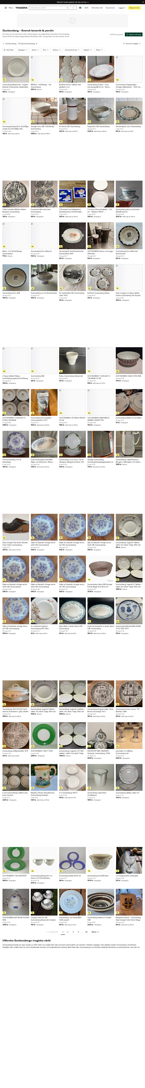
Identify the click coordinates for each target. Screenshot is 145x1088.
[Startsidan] (21, 8)
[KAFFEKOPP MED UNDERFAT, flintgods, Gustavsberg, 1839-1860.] (100, 735)
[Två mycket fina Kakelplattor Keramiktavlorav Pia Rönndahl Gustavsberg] (72, 194)
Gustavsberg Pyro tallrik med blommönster (127, 252)
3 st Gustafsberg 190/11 (68, 793)
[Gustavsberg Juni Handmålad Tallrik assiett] (72, 902)
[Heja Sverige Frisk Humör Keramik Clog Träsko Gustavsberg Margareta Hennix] (15, 527)
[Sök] (67, 8)
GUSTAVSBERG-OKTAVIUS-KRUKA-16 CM (72, 419)
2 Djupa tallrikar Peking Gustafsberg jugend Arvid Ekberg (15, 377)
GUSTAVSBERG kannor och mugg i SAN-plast (100, 252)
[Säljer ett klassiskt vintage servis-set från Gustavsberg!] (72, 527)
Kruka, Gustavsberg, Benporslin (71, 376)
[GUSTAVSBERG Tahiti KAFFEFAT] (15, 860)
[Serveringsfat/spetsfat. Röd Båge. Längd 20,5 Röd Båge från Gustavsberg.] (15, 111)
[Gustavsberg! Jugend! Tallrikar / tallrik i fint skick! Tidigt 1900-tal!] (129, 527)
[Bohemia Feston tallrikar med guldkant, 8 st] (72, 69)
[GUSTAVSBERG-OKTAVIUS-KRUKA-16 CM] (72, 402)
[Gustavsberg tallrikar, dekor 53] (129, 777)
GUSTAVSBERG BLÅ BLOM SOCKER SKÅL (15, 919)
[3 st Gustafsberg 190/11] (72, 777)
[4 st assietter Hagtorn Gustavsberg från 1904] (44, 610)
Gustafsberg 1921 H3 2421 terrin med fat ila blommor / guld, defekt (15, 710)
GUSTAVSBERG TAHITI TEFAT (42, 751)
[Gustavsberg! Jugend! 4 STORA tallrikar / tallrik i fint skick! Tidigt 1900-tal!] (72, 735)
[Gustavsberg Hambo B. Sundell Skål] (100, 902)
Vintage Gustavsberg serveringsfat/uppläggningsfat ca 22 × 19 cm (100, 461)
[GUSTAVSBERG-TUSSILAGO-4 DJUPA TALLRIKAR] (15, 402)
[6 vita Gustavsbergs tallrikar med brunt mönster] (15, 777)
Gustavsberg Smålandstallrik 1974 (15, 751)
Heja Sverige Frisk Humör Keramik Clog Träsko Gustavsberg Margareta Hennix (15, 544)
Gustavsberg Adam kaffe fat (70, 876)
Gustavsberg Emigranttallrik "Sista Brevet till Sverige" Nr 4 (100, 710)
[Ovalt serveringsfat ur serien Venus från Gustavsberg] (100, 610)
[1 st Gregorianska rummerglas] (129, 860)
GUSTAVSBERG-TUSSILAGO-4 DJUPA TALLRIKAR (13, 419)
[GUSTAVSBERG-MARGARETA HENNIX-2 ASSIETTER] (100, 402)
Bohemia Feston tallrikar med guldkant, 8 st (70, 86)
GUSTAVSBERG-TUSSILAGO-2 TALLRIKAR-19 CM (98, 377)
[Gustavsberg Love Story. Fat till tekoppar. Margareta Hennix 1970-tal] (72, 444)
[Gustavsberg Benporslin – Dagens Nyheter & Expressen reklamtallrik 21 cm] (15, 69)
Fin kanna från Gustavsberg (69, 126)
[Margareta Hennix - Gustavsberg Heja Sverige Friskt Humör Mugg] (129, 902)
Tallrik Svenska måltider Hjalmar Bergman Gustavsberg (14, 210)
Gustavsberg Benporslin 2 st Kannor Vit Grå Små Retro (41, 877)
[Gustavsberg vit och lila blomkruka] (44, 277)
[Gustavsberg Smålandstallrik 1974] (15, 735)
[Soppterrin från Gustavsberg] (100, 111)
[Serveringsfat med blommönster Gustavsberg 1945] (72, 235)
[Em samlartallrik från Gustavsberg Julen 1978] (72, 277)
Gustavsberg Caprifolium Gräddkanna (96, 794)
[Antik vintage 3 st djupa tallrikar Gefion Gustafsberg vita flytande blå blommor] (129, 277)
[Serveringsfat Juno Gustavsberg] (129, 111)
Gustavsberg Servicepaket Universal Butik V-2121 (41, 419)
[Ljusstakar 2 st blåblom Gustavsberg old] (129, 735)
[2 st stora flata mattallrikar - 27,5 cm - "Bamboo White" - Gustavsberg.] (100, 194)
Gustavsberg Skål (37, 376)
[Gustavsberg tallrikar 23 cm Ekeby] (129, 402)
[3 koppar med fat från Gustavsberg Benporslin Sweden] (44, 902)
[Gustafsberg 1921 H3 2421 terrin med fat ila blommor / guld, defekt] (15, 693)
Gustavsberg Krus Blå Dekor (98, 876)
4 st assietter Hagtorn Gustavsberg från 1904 (39, 627)
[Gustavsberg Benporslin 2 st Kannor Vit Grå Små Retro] (44, 860)
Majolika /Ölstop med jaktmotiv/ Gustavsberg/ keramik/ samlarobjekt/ (42, 794)
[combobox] (49, 8)
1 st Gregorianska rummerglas (127, 876)
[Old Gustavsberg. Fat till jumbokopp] (15, 444)
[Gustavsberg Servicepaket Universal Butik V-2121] (44, 402)
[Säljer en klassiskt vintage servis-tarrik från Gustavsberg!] (44, 527)
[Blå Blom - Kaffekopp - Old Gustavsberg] (44, 69)
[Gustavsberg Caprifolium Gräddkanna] (100, 777)
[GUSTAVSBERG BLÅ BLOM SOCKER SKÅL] (15, 902)
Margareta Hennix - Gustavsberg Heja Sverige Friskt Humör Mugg (128, 919)
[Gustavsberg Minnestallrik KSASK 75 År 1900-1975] (129, 610)
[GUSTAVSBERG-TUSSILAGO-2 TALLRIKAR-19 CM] (100, 360)
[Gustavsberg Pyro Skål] (15, 277)
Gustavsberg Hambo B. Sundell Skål (99, 919)
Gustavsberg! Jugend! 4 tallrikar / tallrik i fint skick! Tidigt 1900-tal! (72, 710)
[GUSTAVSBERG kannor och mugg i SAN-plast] (100, 235)
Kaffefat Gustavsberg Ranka (98, 293)
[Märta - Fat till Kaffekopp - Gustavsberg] (15, 235)
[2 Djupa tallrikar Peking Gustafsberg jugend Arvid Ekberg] (15, 360)
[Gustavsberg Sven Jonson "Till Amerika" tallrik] (129, 693)
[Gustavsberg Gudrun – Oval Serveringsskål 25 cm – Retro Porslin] (100, 69)
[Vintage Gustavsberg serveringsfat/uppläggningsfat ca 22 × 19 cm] (100, 444)
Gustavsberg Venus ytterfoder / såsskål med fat (128, 210)
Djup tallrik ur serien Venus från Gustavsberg (70, 627)
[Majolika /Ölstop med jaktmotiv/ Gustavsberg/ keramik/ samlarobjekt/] (44, 777)
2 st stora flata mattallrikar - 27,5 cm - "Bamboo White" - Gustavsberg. (99, 210)
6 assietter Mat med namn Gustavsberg (41, 210)
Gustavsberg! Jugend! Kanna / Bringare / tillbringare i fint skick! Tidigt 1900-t (128, 461)
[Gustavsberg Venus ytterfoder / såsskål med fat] (129, 194)
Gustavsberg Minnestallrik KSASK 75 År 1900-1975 (128, 627)
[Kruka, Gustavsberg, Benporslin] (72, 360)
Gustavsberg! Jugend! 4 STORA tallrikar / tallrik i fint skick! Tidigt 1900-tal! (71, 752)
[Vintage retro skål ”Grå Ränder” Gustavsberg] (44, 111)
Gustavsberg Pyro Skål (11, 293)
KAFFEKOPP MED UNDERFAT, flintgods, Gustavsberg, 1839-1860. (98, 752)
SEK (86, 8)
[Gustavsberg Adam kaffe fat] (72, 860)
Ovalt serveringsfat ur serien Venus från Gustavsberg (100, 627)
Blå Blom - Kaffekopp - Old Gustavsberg (41, 86)
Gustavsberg (10, 44)
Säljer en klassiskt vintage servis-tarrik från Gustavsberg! (43, 544)
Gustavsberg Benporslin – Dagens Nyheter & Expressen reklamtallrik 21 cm (15, 86)
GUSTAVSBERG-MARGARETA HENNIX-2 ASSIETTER (98, 419)
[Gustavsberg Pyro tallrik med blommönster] (129, 235)
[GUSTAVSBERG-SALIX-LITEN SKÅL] (129, 360)
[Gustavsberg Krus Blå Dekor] (100, 860)
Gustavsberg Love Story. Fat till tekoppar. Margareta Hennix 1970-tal (72, 461)
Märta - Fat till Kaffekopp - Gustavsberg (12, 252)
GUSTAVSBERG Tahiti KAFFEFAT (14, 876)
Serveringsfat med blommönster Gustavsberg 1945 (71, 252)
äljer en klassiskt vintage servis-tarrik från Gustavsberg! (99, 544)
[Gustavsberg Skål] (44, 360)
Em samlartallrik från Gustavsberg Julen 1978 (71, 294)
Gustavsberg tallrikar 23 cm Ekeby (128, 418)
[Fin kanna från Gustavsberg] (72, 111)
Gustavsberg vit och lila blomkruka (44, 293)
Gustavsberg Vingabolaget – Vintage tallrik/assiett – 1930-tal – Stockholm (128, 86)
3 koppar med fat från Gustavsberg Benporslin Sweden (43, 919)
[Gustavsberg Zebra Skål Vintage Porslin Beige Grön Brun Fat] (100, 569)
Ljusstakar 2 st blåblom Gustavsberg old (124, 752)
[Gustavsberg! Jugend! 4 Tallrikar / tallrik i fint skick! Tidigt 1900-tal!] (129, 569)
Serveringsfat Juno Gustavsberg (128, 126)
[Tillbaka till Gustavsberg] (3, 43)
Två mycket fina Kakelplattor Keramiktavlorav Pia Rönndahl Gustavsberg (70, 210)
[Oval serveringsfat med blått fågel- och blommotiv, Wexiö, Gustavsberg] (44, 444)
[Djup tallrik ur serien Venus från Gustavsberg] (72, 610)
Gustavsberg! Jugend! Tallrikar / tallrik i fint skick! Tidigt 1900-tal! (128, 544)
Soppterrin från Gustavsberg (98, 126)
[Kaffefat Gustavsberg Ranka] (100, 277)
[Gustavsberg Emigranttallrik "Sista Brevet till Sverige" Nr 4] (100, 693)
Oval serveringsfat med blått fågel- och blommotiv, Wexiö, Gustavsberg (42, 461)
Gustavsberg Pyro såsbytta (41, 251)
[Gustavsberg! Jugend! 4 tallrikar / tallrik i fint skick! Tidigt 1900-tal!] (72, 693)
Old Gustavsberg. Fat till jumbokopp (11, 461)
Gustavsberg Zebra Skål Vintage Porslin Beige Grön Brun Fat (99, 585)
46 (86, 932)
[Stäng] (143, 2)
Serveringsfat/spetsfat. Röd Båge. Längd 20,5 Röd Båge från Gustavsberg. (15, 127)
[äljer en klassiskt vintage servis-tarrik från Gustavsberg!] (100, 527)
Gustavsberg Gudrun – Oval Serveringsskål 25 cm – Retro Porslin (98, 86)
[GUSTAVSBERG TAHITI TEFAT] (44, 735)
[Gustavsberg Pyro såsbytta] (44, 235)
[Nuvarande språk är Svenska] (80, 8)
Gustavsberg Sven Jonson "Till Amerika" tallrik (127, 710)
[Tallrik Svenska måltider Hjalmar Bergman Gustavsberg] (15, 194)
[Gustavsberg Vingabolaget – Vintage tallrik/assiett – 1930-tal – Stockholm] (129, 69)
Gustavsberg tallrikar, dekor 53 (127, 793)
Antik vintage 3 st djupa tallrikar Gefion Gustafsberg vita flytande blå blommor (128, 294)
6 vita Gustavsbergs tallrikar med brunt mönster (15, 794)
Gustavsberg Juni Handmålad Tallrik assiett (70, 919)
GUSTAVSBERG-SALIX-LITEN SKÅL (128, 376)
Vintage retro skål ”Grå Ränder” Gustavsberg (43, 127)
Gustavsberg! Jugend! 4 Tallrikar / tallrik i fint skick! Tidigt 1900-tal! (128, 585)
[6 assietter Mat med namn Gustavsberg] (44, 194)
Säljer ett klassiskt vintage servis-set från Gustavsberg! (72, 544)
